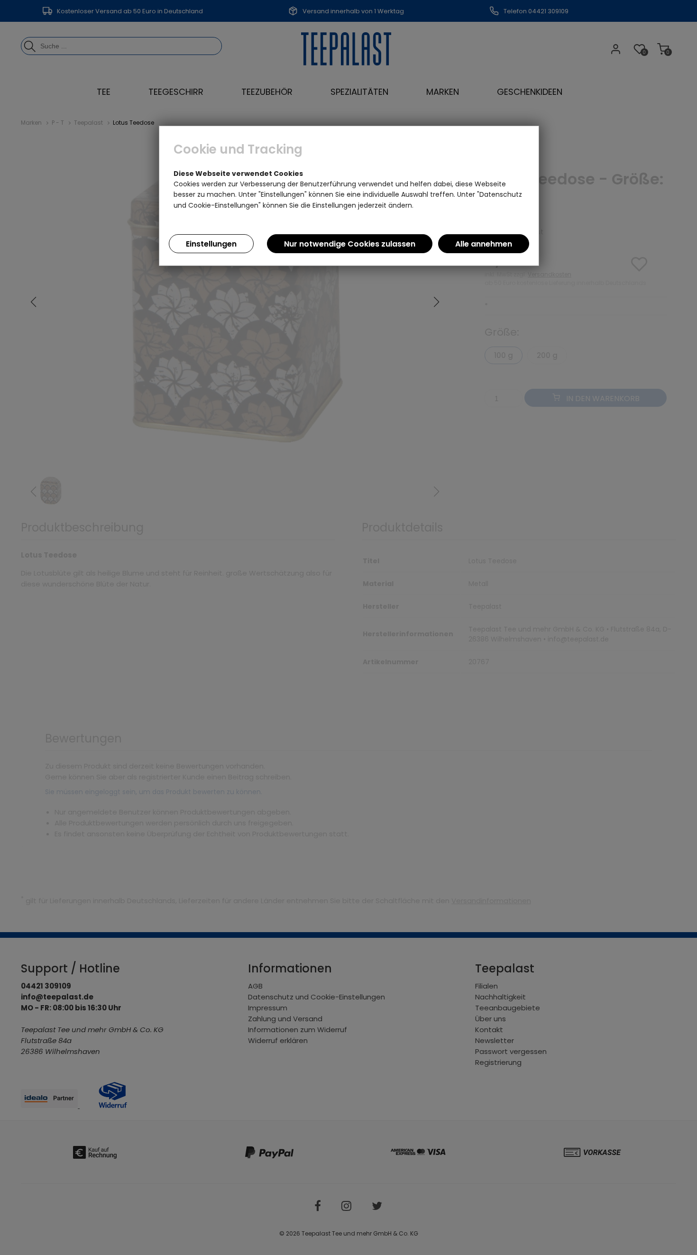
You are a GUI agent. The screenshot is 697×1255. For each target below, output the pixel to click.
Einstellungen (211, 243)
